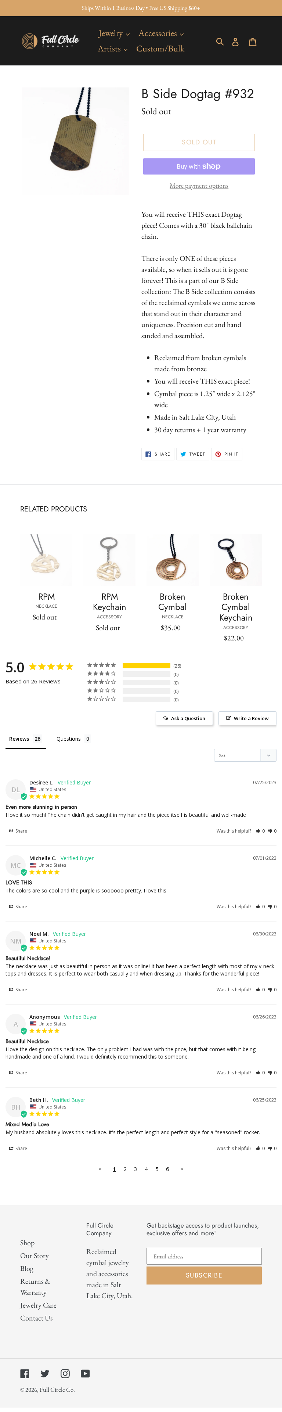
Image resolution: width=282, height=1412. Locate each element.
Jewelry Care (38, 1305)
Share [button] (20, 831)
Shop (27, 1242)
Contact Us (36, 1318)
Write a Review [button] (251, 718)
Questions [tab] (69, 738)
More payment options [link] (199, 185)
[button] (260, 831)
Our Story (34, 1255)
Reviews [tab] (19, 738)
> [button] (182, 1168)
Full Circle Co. (57, 1390)
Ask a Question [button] (188, 718)
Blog (26, 1268)
